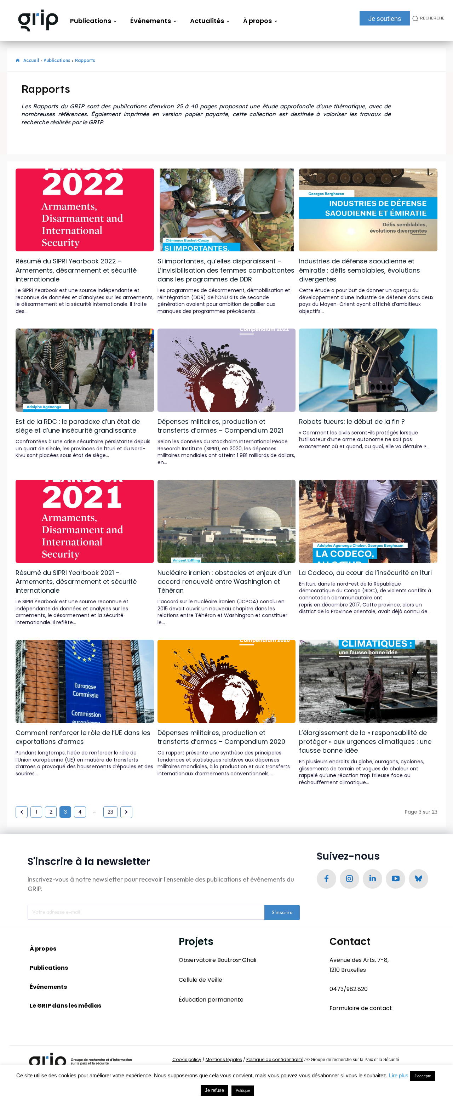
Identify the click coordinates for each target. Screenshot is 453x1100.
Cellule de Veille (200, 980)
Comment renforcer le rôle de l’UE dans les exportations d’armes (83, 737)
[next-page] (126, 812)
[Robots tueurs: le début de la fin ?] (368, 370)
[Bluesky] (418, 879)
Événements (48, 987)
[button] (427, 18)
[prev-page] (22, 812)
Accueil (31, 60)
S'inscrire (282, 912)
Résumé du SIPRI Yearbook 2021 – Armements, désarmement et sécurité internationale (76, 581)
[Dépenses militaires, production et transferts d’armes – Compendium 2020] (226, 681)
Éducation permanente (211, 1000)
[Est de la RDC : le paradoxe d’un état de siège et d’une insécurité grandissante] (85, 370)
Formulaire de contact (360, 1008)
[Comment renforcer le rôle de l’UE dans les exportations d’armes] (85, 681)
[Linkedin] (372, 879)
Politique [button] (243, 1090)
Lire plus (398, 1075)
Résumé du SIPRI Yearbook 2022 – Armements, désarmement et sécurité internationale (76, 270)
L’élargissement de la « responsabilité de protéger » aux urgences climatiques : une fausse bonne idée (365, 741)
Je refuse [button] (214, 1090)
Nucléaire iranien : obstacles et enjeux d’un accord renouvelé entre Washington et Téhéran (224, 581)
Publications (57, 60)
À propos (43, 949)
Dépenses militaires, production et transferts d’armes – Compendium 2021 (220, 426)
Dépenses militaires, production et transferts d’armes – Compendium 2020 (221, 737)
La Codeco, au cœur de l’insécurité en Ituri (365, 572)
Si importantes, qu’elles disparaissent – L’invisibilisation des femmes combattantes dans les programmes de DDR (225, 270)
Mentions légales (224, 1059)
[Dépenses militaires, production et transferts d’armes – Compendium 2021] (226, 370)
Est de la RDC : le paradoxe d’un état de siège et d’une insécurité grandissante (78, 426)
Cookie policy (186, 1059)
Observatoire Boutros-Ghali (217, 960)
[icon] (18, 61)
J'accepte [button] (422, 1076)
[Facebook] (326, 879)
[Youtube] (395, 879)
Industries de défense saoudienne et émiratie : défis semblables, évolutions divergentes (359, 270)
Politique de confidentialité (274, 1059)
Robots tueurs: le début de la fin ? (352, 421)
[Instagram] (349, 879)
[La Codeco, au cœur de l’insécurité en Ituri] (368, 521)
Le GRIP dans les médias (65, 1006)
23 (110, 811)
